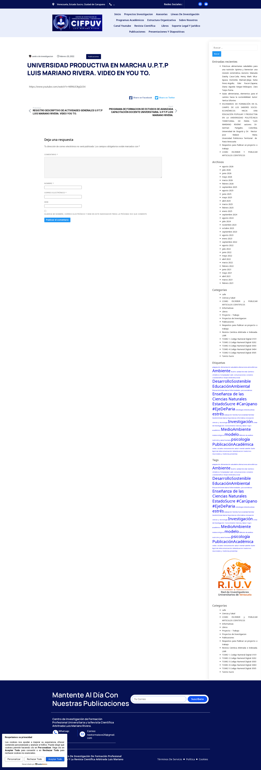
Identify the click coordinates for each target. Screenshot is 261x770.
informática (241, 418)
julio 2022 (226, 249)
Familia (235, 415)
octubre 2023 (228, 228)
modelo (232, 434)
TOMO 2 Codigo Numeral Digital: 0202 (239, 342)
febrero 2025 (228, 207)
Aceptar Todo (55, 759)
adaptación (216, 367)
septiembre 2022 (229, 242)
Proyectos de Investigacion (234, 318)
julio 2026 (226, 170)
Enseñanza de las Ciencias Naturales (229, 396)
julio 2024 (226, 221)
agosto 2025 (227, 190)
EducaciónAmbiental (231, 386)
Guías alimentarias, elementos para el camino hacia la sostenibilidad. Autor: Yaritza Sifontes (239, 97)
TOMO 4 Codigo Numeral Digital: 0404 (239, 349)
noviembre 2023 (229, 224)
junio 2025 (226, 194)
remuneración (229, 448)
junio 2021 (226, 269)
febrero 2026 (228, 183)
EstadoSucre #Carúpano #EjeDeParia (234, 406)
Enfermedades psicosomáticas (240, 390)
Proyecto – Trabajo (230, 315)
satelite (247, 448)
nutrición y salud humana (221, 440)
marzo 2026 (227, 180)
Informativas (228, 308)
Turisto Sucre (228, 356)
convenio (249, 375)
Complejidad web (226, 375)
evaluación (228, 415)
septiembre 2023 (229, 231)
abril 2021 (226, 276)
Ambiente (221, 370)
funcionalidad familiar (246, 415)
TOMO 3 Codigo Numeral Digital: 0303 (239, 345)
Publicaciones (93, 56)
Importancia (232, 418)
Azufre (233, 372)
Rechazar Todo (34, 759)
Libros (225, 311)
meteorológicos (218, 435)
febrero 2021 (228, 283)
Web (46, 202)
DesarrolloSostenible (231, 381)
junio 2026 (226, 173)
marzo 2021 (227, 279)
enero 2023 (227, 238)
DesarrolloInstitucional (232, 378)
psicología (240, 439)
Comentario (51, 154)
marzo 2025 (227, 204)
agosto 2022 (227, 245)
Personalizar (14, 759)
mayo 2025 (227, 197)
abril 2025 (226, 201)
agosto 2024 (227, 218)
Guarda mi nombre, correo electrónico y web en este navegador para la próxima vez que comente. (95, 214)
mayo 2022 (227, 255)
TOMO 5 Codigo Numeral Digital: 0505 (239, 352)
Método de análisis (246, 435)
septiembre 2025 (229, 187)
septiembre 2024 (229, 214)
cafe (224, 294)
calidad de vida (241, 372)
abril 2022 (226, 259)
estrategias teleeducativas (245, 410)
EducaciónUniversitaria (220, 390)
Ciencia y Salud (228, 297)
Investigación (240, 421)
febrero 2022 (228, 266)
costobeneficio (217, 378)
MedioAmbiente (236, 429)
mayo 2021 (227, 273)
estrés (218, 414)
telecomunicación (225, 451)
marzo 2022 (227, 262)
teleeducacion (238, 451)
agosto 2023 (227, 235)
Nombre (49, 183)
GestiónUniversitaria (219, 418)
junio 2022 (226, 252)
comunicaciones (240, 375)
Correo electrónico (55, 193)
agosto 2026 (227, 166)
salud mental (240, 448)
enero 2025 (227, 211)
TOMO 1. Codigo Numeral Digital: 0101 (239, 339)
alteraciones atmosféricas (247, 367)
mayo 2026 (227, 177)
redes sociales (217, 448)
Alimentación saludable (229, 367)
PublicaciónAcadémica (232, 444)
